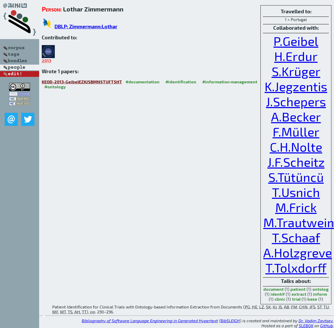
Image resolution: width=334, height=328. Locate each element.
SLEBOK (306, 325)
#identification (180, 81)
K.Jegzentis (296, 86)
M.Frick (296, 207)
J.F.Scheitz (296, 161)
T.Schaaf (296, 237)
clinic (280, 298)
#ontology (55, 86)
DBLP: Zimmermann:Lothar (86, 26)
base (312, 298)
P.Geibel (295, 40)
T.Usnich (296, 192)
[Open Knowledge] (19, 94)
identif (278, 294)
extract (298, 294)
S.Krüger (296, 71)
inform (320, 294)
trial (296, 298)
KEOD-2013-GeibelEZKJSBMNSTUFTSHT (82, 81)
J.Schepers (296, 101)
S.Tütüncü (296, 176)
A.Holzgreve (297, 252)
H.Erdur (296, 56)
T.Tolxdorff (295, 267)
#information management (229, 81)
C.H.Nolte (296, 146)
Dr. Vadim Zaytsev (316, 320)
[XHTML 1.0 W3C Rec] (19, 99)
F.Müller (296, 131)
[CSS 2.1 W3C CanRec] (19, 109)
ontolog (320, 289)
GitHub (326, 325)
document (273, 289)
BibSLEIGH (230, 320)
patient (298, 289)
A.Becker (296, 116)
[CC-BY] (19, 89)
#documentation (142, 81)
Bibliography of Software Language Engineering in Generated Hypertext (150, 320)
